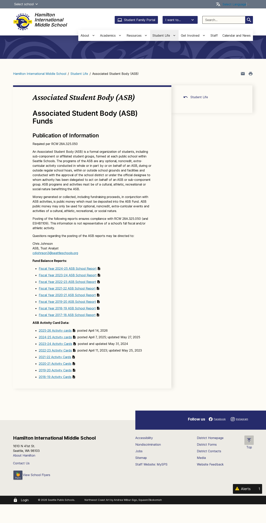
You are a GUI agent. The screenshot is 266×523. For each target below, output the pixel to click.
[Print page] (250, 73)
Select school (24, 4)
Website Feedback (210, 464)
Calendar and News (236, 35)
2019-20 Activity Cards (55, 370)
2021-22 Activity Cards (55, 357)
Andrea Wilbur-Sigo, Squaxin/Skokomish (138, 499)
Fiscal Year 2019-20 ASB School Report (67, 302)
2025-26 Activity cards (55, 330)
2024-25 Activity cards (55, 337)
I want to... (173, 20)
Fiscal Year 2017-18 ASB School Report (67, 315)
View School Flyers (36, 475)
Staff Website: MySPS (151, 464)
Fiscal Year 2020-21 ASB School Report (67, 295)
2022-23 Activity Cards (55, 350)
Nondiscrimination (148, 444)
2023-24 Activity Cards (55, 344)
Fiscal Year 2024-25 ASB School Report (68, 268)
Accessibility (144, 438)
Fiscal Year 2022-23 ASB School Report (67, 282)
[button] (36, 4)
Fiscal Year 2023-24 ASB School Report (68, 275)
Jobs (139, 451)
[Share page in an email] (242, 73)
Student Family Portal (139, 20)
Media (201, 458)
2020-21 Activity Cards (55, 364)
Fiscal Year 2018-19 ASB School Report (67, 308)
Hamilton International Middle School (39, 74)
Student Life (79, 74)
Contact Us (21, 463)
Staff (214, 35)
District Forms (207, 444)
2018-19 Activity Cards (55, 377)
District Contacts (209, 451)
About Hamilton (24, 455)
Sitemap (141, 458)
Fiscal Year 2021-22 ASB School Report (67, 288)
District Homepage (210, 438)
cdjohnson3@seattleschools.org (55, 253)
